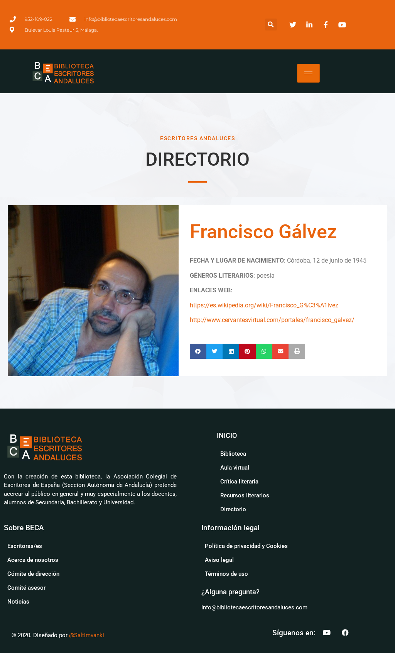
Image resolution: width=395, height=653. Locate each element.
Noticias (18, 601)
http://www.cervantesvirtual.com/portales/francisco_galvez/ (272, 320)
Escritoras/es (24, 546)
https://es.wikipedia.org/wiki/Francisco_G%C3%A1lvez (264, 305)
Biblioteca (233, 453)
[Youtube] (326, 632)
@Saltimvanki (86, 635)
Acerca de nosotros (32, 559)
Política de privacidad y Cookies (246, 546)
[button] (271, 25)
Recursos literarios (244, 495)
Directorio (233, 509)
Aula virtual (234, 467)
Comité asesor (26, 587)
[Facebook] (345, 632)
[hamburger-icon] (308, 73)
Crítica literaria (239, 481)
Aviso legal (219, 559)
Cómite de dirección (33, 573)
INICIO (227, 435)
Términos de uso (226, 573)
